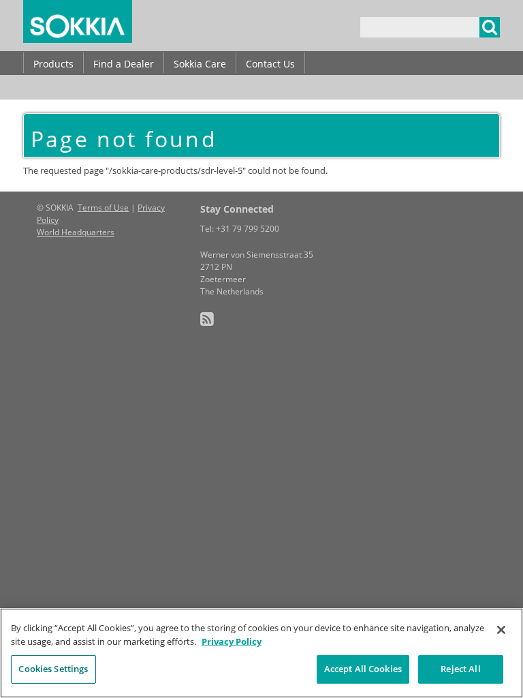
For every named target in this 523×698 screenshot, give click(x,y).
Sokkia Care (200, 63)
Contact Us (270, 63)
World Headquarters (75, 232)
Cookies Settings (53, 669)
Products (53, 63)
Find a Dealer (123, 63)
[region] (261, 653)
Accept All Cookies (363, 669)
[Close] (501, 630)
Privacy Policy (232, 641)
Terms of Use (103, 207)
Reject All (460, 669)
